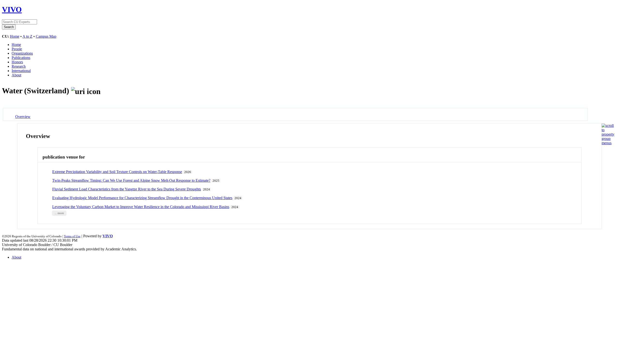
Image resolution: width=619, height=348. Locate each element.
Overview (22, 117)
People (17, 49)
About (16, 75)
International (21, 71)
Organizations (22, 53)
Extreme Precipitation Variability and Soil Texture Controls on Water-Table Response (117, 172)
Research (19, 66)
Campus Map (46, 36)
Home (14, 36)
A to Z (27, 36)
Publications (21, 58)
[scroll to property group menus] (608, 143)
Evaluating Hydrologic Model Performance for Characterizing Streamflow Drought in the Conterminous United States (142, 198)
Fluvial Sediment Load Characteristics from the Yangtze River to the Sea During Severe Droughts (126, 189)
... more (59, 213)
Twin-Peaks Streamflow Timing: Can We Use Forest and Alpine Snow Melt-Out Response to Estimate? (131, 180)
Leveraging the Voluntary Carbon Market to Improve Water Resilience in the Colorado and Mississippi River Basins (140, 207)
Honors (17, 62)
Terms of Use (72, 236)
